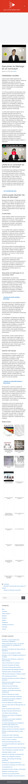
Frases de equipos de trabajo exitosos (12, 702)
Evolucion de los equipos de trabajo (11, 653)
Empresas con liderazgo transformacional (13, 754)
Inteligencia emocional (8, 624)
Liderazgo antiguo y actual (9, 752)
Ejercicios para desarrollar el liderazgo (12, 696)
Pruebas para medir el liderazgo (10, 735)
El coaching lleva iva (7, 767)
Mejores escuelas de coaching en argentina (13, 729)
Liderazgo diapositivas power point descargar (14, 747)
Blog (3, 609)
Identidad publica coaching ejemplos (11, 671)
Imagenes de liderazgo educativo (10, 688)
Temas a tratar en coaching (9, 739)
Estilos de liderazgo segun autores (11, 708)
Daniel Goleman (6, 613)
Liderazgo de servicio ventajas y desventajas (14, 769)
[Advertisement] (14, 27)
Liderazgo (6, 584)
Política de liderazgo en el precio (10, 694)
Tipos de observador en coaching (10, 663)
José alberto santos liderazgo (10, 713)
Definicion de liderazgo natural (10, 771)
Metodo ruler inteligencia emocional (11, 756)
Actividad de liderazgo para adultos (11, 667)
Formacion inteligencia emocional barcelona (13, 775)
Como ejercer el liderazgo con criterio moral (13, 764)
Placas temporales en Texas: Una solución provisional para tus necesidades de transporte (13, 645)
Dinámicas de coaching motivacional (11, 762)
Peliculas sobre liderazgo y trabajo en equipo (13, 674)
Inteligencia (5, 622)
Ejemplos (4, 615)
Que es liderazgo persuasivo (9, 676)
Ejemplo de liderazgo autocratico (12, 590)
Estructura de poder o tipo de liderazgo (12, 737)
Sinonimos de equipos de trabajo (10, 665)
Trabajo (4, 629)
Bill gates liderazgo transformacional (11, 710)
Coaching (4, 611)
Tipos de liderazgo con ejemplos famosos (13, 750)
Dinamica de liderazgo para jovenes (11, 741)
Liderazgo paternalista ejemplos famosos (13, 669)
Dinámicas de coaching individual (10, 773)
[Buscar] (23, 597)
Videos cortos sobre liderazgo (10, 686)
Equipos (4, 620)
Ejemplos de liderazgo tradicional (10, 726)
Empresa (4, 618)
